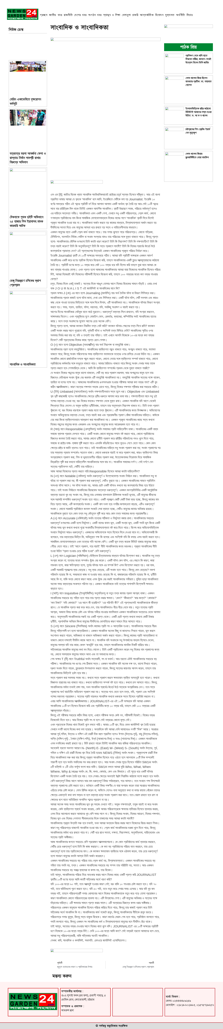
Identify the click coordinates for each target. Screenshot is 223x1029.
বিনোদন (159, 15)
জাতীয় (52, 15)
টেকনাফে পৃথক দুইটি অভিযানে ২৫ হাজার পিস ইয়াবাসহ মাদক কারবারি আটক (26, 221)
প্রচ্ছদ (44, 15)
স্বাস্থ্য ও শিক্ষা (111, 15)
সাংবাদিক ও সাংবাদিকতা (23, 364)
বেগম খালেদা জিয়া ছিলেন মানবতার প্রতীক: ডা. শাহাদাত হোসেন (199, 81)
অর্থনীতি (180, 15)
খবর (60, 15)
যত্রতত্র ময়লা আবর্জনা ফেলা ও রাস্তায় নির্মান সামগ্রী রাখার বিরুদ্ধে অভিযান (28, 157)
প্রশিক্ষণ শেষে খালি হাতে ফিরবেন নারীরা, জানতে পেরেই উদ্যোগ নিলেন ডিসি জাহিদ (198, 59)
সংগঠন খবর (95, 15)
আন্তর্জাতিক (147, 15)
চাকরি (135, 15)
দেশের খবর (80, 15)
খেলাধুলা (126, 15)
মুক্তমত (170, 15)
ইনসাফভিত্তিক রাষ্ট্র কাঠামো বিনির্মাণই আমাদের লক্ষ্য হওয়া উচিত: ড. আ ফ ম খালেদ (199, 112)
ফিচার (190, 15)
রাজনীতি (68, 15)
